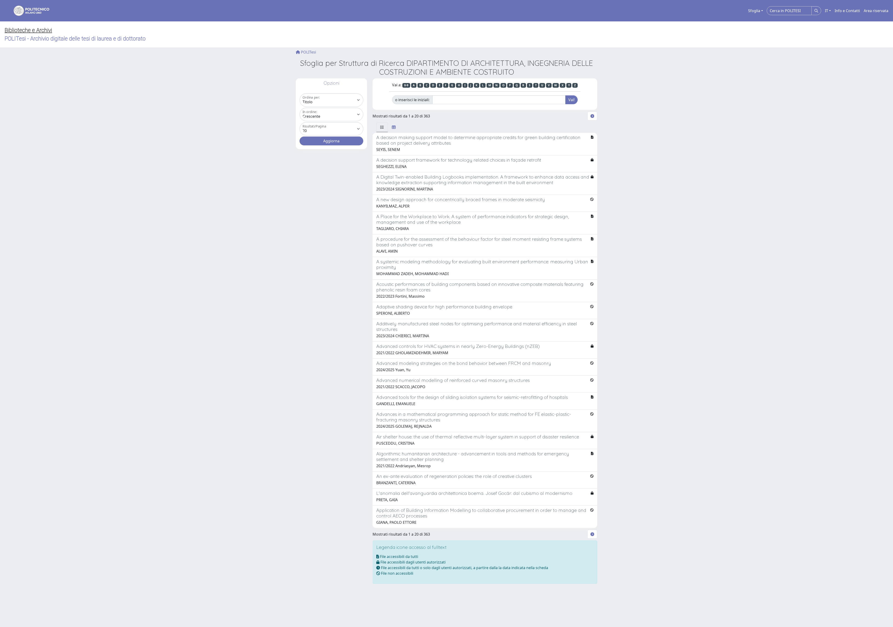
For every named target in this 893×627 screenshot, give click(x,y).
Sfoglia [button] (754, 10)
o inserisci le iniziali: (412, 99)
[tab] (382, 127)
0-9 (406, 85)
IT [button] (826, 10)
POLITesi (308, 52)
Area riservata (876, 10)
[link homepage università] (28, 11)
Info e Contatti (847, 10)
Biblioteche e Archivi (28, 30)
